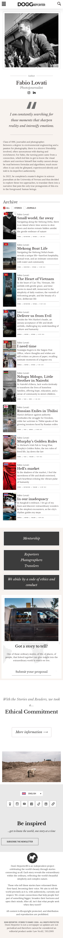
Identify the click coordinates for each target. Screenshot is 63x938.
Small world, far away (35, 218)
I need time (26, 346)
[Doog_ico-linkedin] (46, 804)
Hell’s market (28, 469)
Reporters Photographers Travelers (31, 560)
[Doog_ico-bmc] (10, 804)
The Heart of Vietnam (35, 279)
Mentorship (31, 538)
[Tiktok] (38, 804)
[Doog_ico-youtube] (24, 804)
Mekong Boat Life (32, 249)
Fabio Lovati (23, 214)
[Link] (53, 804)
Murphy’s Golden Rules (37, 441)
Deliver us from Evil (34, 316)
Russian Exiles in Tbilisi (37, 411)
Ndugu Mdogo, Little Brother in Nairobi (35, 379)
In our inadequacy (32, 499)
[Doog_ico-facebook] (31, 804)
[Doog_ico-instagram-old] (17, 804)
